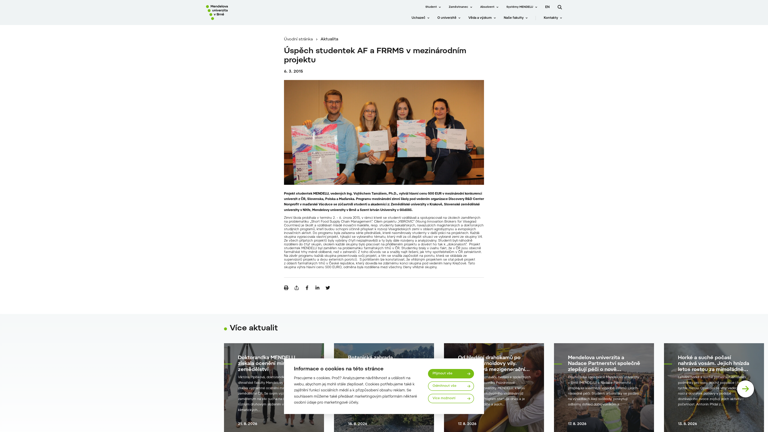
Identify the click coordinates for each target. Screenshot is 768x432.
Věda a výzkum (480, 18)
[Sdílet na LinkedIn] (317, 288)
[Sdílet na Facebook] (307, 288)
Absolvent (487, 7)
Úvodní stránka (298, 39)
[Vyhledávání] (560, 7)
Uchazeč (418, 18)
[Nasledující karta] (745, 388)
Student (431, 7)
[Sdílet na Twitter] (328, 288)
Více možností (444, 398)
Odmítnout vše (444, 386)
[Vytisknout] (286, 288)
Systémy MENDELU (519, 7)
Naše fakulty (514, 18)
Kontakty (551, 18)
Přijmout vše (442, 373)
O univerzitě (446, 18)
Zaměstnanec (458, 7)
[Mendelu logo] (230, 12)
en (547, 7)
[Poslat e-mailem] (296, 288)
